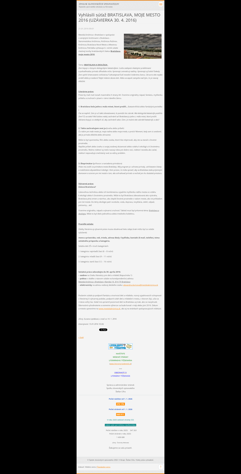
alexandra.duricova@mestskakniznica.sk (140, 285)
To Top (160, 467)
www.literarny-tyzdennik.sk (120, 364)
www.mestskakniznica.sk (109, 308)
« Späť (81, 337)
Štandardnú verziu (103, 467)
